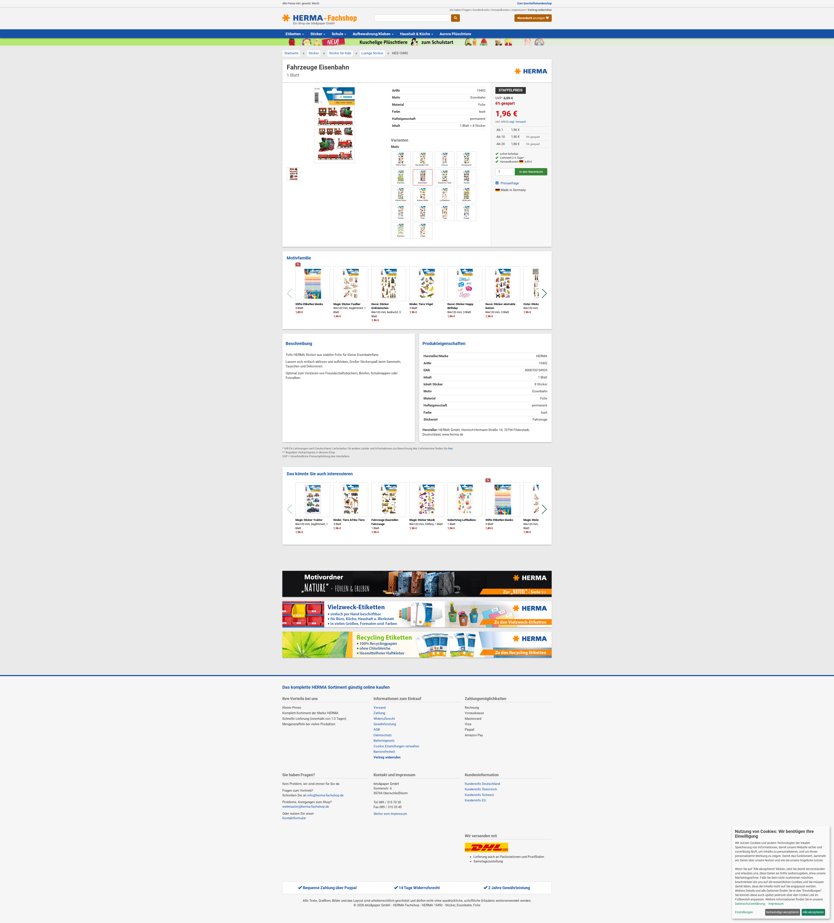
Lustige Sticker (372, 53)
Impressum (519, 10)
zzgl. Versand (517, 121)
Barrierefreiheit (384, 752)
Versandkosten (500, 10)
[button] (544, 293)
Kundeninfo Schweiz (479, 795)
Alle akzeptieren (813, 912)
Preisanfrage (509, 183)
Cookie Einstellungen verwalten (396, 746)
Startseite (291, 53)
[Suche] (455, 18)
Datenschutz (383, 735)
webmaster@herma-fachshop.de (305, 807)
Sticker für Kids (340, 53)
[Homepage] (325, 19)
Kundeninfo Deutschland (482, 784)
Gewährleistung (385, 724)
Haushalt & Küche (415, 34)
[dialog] (781, 872)
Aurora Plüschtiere (455, 34)
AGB (377, 729)
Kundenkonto (481, 10)
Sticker (316, 34)
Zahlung (379, 713)
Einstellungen (744, 912)
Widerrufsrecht (384, 719)
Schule (338, 34)
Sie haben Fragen (460, 10)
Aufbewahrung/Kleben (372, 34)
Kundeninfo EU (475, 800)
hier (450, 448)
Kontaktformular (294, 818)
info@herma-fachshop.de (325, 795)
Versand (380, 708)
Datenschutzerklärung (750, 903)
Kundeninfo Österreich (481, 789)
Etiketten (294, 34)
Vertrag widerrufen (540, 10)
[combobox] (412, 18)
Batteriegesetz (384, 741)
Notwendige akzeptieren (782, 912)
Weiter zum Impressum (390, 814)
